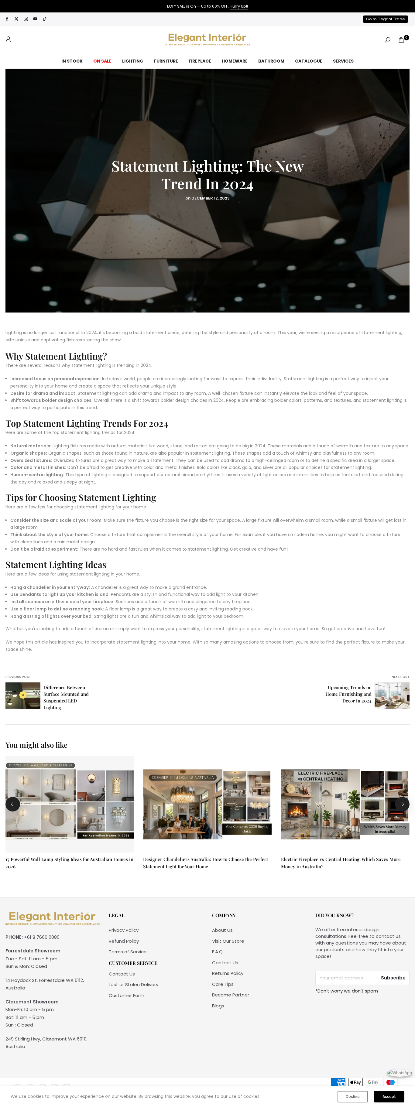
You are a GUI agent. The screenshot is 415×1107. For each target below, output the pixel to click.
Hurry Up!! (239, 6)
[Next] (402, 804)
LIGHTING (132, 61)
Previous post (18, 677)
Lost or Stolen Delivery (133, 984)
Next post (401, 677)
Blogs (218, 1006)
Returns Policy (227, 973)
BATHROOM (271, 61)
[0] (401, 39)
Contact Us (122, 974)
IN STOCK (72, 61)
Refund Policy (124, 941)
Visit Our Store (228, 941)
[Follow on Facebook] (7, 19)
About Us (222, 930)
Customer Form (126, 995)
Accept (389, 1096)
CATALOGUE (308, 61)
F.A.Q (217, 951)
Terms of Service (128, 951)
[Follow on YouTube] (35, 19)
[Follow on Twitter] (16, 19)
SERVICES (343, 61)
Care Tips (223, 984)
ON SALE (102, 61)
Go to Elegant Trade (385, 19)
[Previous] (12, 804)
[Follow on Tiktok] (44, 19)
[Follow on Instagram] (25, 19)
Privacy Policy (124, 930)
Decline (353, 1096)
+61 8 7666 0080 (42, 937)
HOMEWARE (235, 61)
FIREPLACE (200, 61)
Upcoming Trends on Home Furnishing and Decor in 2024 (348, 694)
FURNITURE (166, 61)
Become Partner (230, 995)
